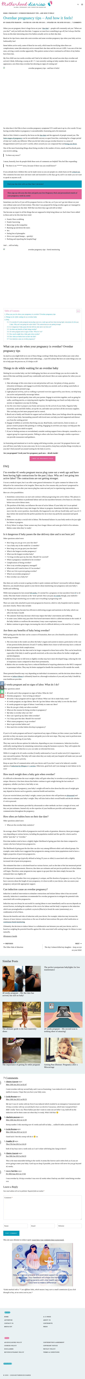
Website (61, 1226)
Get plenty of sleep (61, 383)
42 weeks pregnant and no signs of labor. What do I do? (26, 331)
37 (75, 593)
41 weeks (57, 596)
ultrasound (70, 795)
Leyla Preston (11, 1097)
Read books (48, 423)
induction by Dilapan (19, 766)
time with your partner (37, 397)
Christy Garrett (12, 1082)
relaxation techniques (15, 386)
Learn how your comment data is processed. (48, 1240)
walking (33, 392)
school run (76, 172)
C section (76, 624)
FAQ (7, 319)
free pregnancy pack (34, 453)
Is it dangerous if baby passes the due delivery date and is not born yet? (30, 327)
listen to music (69, 423)
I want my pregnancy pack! (42, 458)
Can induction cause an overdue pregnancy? (22, 339)
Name (6, 1226)
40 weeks (33, 593)
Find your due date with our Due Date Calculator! (25, 184)
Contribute (48, 1323)
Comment (8, 1198)
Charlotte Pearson (13, 22)
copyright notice (50, 1345)
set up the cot (36, 409)
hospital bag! (31, 239)
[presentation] (21, 979)
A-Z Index (47, 1316)
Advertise (8, 1320)
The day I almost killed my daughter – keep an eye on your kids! (63, 947)
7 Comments (76, 22)
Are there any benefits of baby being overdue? (23, 329)
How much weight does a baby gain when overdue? (25, 334)
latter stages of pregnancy (12, 138)
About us (47, 1320)
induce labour (17, 676)
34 (31, 645)
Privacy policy (49, 1349)
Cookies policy (10, 1345)
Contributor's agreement (53, 1342)
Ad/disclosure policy (13, 1342)
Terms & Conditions (51, 1352)
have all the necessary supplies (67, 409)
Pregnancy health (10, 936)
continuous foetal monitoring (14, 922)
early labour (19, 500)
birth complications (27, 647)
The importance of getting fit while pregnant (21, 1064)
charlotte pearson (13, 1117)
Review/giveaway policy (14, 1352)
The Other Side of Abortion (13, 945)
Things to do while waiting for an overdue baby (21, 317)
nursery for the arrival (48, 406)
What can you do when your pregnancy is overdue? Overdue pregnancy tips (31, 314)
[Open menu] (82, 4)
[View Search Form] (78, 4)
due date (45, 28)
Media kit (8, 1326)
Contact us (8, 1323)
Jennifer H (10, 1141)
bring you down (71, 144)
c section (32, 766)
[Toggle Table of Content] (77, 311)
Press (45, 1326)
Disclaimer (8, 1349)
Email (33, 1226)
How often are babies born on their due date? (23, 336)
